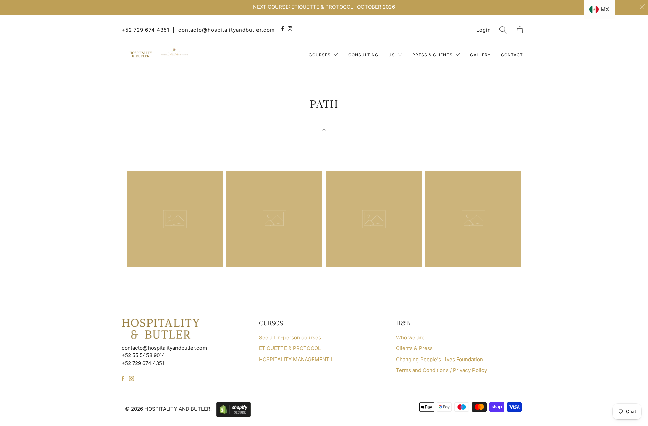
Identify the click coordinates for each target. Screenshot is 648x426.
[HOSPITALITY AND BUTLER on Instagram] (290, 28)
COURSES (320, 54)
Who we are (410, 337)
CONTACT (512, 54)
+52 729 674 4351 (145, 30)
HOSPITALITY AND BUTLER (177, 409)
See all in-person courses (290, 337)
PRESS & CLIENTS (433, 54)
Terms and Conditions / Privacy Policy (441, 370)
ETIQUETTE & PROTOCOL (290, 348)
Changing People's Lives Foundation (439, 359)
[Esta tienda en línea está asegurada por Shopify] (232, 409)
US (392, 54)
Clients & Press (414, 348)
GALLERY (480, 54)
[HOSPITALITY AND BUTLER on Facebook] (282, 28)
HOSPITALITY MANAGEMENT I (295, 359)
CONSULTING (363, 54)
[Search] (503, 30)
